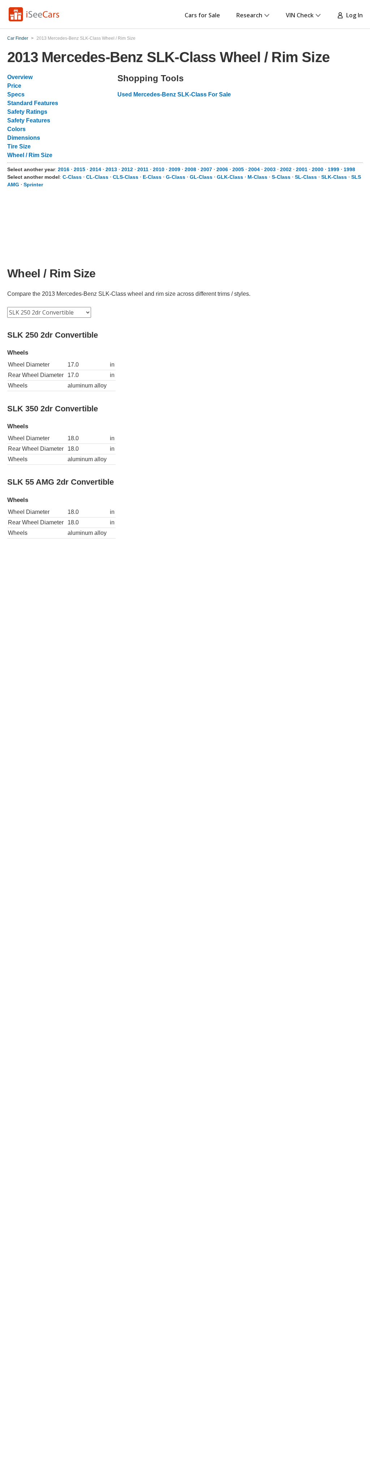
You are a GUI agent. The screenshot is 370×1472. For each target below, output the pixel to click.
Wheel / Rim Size (29, 155)
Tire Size (19, 146)
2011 (143, 169)
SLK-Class (334, 177)
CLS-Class (125, 177)
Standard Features (32, 103)
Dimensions (23, 138)
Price (14, 86)
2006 (222, 169)
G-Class (175, 177)
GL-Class (201, 177)
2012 (127, 169)
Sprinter (33, 184)
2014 (95, 169)
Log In (353, 15)
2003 (270, 169)
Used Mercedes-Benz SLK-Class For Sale (174, 94)
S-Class (281, 177)
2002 (286, 169)
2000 (317, 169)
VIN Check (300, 15)
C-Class (72, 177)
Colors (16, 129)
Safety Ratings (27, 112)
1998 (349, 169)
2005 (238, 169)
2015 (79, 169)
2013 (111, 169)
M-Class (257, 177)
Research (249, 15)
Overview (20, 77)
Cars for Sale (202, 15)
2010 (158, 169)
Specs (16, 94)
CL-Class (97, 177)
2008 (190, 169)
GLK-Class (230, 177)
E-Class (152, 177)
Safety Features (28, 120)
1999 (333, 169)
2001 (301, 169)
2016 (63, 169)
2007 (206, 169)
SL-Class (306, 177)
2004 (254, 169)
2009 (174, 169)
